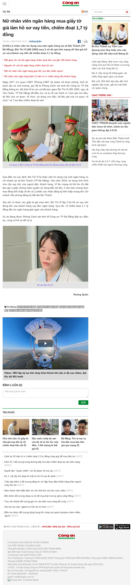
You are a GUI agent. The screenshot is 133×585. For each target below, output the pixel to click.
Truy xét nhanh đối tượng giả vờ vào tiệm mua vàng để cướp (35, 501)
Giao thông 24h (102, 95)
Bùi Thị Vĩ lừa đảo (26, 307)
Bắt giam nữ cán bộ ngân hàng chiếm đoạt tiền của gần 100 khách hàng (40, 60)
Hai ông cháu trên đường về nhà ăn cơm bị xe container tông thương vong (109, 153)
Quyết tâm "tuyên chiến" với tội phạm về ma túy (28, 470)
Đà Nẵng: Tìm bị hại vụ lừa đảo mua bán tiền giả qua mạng (73, 442)
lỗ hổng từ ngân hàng (47, 307)
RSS (85, 12)
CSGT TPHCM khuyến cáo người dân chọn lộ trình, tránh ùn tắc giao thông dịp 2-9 (111, 127)
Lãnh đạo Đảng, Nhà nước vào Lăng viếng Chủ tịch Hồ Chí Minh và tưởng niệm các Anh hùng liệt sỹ (110, 65)
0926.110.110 (58, 527)
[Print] (86, 41)
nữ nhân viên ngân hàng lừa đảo (26, 310)
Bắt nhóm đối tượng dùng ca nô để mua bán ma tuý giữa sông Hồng (38, 496)
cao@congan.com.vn (24, 577)
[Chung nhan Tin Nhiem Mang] (23, 580)
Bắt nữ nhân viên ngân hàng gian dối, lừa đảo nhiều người (33, 71)
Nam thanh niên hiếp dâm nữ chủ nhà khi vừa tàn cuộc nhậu (34, 490)
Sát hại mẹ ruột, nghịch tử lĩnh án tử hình (25, 507)
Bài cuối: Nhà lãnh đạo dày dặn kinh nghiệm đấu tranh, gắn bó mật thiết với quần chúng (110, 84)
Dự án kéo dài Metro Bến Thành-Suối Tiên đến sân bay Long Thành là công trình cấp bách (111, 141)
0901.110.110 (73, 527)
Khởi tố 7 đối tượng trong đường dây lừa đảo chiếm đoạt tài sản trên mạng (42, 462)
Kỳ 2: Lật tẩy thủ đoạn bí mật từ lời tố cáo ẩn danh (30, 476)
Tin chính (98, 18)
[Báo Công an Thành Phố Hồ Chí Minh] (70, 3)
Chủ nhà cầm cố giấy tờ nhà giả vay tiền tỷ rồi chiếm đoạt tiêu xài (15, 442)
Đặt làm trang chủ (17, 527)
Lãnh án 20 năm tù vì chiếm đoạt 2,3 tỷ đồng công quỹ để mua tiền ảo (39, 456)
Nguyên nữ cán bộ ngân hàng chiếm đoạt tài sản (28, 65)
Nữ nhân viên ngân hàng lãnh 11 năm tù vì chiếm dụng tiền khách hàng (40, 76)
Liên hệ (36, 527)
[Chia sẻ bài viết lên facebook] (79, 41)
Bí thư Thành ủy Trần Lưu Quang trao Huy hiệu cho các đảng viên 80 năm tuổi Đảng (109, 50)
